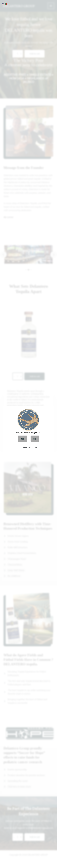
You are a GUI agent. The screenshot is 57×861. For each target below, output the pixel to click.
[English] (3, 3)
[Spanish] (6, 3)
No (34, 438)
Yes (22, 438)
